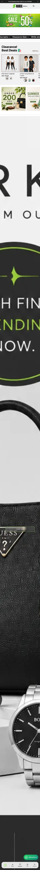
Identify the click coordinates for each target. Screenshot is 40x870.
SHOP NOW (20, 529)
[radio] (7, 78)
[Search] (33, 6)
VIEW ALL (35, 51)
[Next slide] (36, 68)
